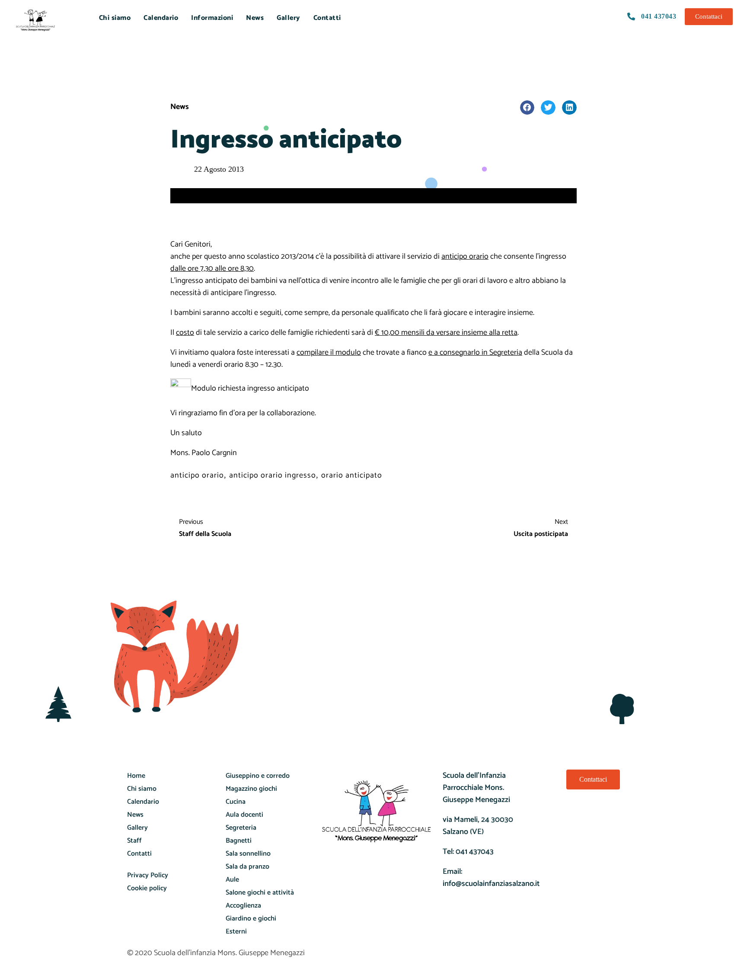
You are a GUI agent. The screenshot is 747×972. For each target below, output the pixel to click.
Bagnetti (239, 841)
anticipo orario (197, 475)
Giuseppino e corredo (258, 776)
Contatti (327, 18)
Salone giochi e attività (260, 892)
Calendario (161, 18)
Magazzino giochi (251, 789)
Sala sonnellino (248, 854)
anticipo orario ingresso (272, 475)
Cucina (236, 802)
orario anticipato (351, 475)
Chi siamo (115, 18)
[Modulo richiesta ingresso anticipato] (180, 388)
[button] (527, 107)
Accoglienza (243, 905)
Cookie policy (147, 888)
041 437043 (475, 851)
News (255, 18)
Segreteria (241, 828)
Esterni (236, 931)
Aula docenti (244, 815)
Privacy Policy (147, 875)
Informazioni (212, 18)
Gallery (288, 18)
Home (136, 776)
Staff (134, 841)
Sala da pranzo (247, 867)
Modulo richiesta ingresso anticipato (250, 388)
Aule (232, 879)
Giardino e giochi (251, 918)
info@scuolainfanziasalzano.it (491, 883)
